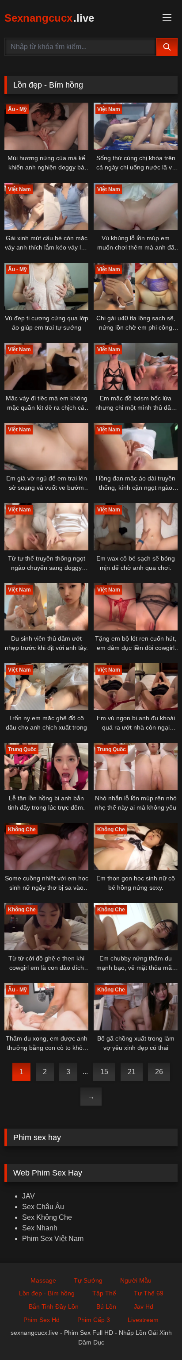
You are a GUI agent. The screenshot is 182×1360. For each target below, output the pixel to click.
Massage (43, 1280)
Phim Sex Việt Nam (52, 1238)
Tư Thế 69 (148, 1293)
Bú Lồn (106, 1306)
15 (104, 1072)
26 (159, 1072)
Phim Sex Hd (41, 1319)
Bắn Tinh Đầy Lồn (54, 1306)
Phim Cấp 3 (93, 1319)
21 (132, 1072)
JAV (28, 1196)
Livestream (143, 1319)
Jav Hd (143, 1306)
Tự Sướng (88, 1280)
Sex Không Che (47, 1217)
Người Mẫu (136, 1280)
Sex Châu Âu (43, 1206)
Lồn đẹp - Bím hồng (47, 1293)
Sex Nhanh (39, 1228)
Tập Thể (104, 1293)
